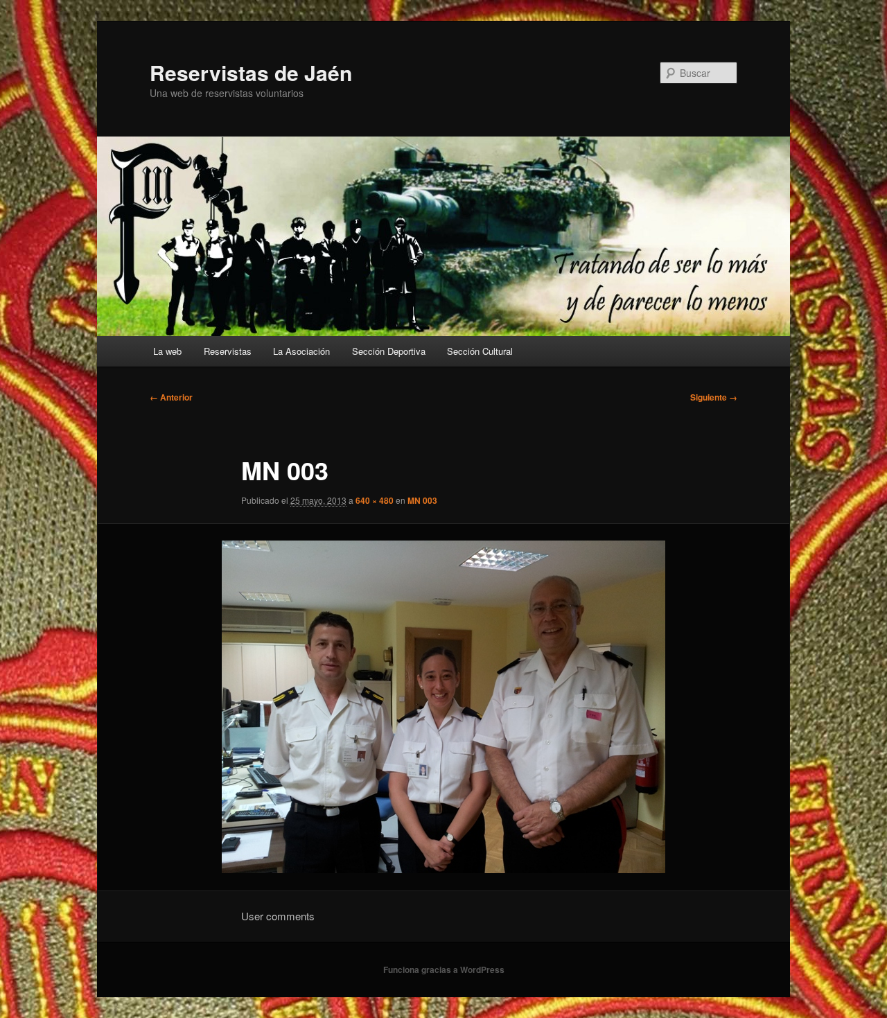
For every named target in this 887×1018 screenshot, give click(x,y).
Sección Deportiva (388, 351)
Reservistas (228, 351)
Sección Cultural (480, 351)
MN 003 (422, 500)
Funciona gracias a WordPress (443, 969)
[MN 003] (443, 707)
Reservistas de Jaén (251, 72)
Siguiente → (713, 397)
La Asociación (301, 351)
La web (167, 351)
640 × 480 (374, 500)
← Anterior (171, 397)
